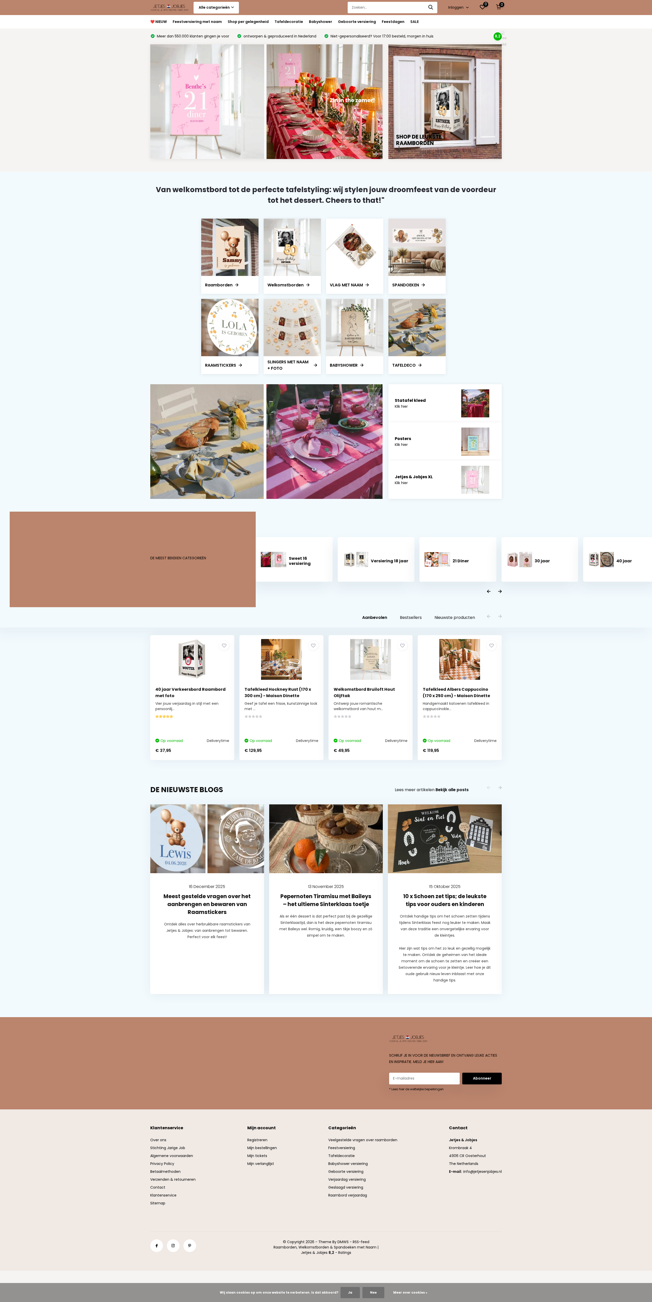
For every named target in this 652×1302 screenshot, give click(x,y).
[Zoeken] (431, 7)
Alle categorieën (214, 7)
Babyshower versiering (348, 1163)
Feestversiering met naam (197, 21)
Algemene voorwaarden (171, 1155)
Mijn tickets (257, 1155)
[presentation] (489, 591)
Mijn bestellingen (262, 1147)
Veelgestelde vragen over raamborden (362, 1139)
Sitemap (157, 1203)
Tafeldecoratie (289, 21)
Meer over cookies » (410, 1292)
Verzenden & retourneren (173, 1179)
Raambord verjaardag (347, 1195)
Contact (157, 1187)
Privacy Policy (162, 1163)
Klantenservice (163, 1195)
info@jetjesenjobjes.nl (482, 1171)
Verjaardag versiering (347, 1179)
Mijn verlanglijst (260, 1163)
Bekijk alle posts (452, 790)
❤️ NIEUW (158, 21)
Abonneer (482, 1078)
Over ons (158, 1139)
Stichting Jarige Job (167, 1147)
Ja (350, 1292)
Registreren (257, 1139)
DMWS (343, 1241)
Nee (373, 1292)
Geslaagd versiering (345, 1187)
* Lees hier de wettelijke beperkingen (416, 1089)
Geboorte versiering (357, 21)
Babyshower (320, 21)
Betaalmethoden (165, 1171)
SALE (414, 21)
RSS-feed (361, 1241)
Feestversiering (341, 1147)
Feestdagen (393, 21)
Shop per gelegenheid (248, 21)
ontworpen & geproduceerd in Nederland (279, 36)
